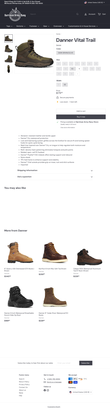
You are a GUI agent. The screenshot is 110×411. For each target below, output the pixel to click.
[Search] (77, 14)
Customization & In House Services (82, 26)
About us (22, 390)
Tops (8, 26)
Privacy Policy (24, 384)
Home (58, 34)
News (21, 393)
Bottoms (20, 26)
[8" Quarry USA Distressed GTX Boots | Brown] (20, 258)
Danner (22, 230)
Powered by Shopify (54, 407)
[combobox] (54, 14)
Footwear (33, 26)
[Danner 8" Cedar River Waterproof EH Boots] (55, 302)
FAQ (20, 396)
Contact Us (23, 387)
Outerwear (57, 26)
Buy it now (81, 117)
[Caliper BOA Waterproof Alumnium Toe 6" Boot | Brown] (89, 258)
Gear (45, 26)
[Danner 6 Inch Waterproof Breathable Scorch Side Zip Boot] (20, 302)
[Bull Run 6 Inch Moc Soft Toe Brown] (55, 257)
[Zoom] (34, 53)
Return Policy (24, 382)
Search (21, 379)
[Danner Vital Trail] (11, 207)
